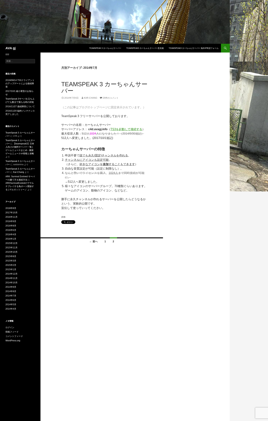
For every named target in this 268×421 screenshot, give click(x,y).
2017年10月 (11, 212)
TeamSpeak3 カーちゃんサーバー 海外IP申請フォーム (194, 48)
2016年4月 (10, 234)
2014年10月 (11, 282)
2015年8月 (10, 256)
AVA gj (10, 48)
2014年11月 (11, 278)
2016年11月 (11, 217)
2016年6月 (10, 230)
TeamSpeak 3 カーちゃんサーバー (105, 48)
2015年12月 (11, 243)
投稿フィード (12, 332)
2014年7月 (10, 295)
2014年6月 (10, 300)
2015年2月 (10, 265)
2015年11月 (11, 247)
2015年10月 (11, 252)
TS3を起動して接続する (126, 129)
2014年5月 (10, 304)
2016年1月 (10, 239)
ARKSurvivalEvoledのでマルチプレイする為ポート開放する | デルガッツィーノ (19, 186)
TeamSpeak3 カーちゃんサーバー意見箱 (145, 48)
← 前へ (93, 241)
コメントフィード (14, 336)
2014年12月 (11, 274)
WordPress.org (12, 340)
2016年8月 (10, 225)
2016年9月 (10, 221)
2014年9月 (10, 287)
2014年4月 (10, 309)
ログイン (9, 327)
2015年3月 (10, 260)
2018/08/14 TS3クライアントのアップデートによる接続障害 (19, 83)
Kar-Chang (90, 98)
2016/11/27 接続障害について (20, 106)
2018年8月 (10, 208)
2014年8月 (10, 291)
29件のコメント (111, 98)
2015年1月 (10, 269)
